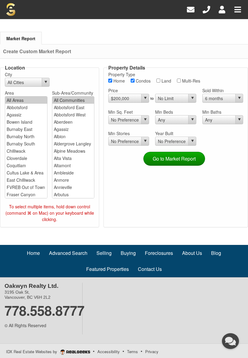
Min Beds (164, 112)
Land (165, 81)
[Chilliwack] (26, 151)
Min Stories (119, 133)
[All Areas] (26, 100)
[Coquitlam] (26, 165)
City (8, 74)
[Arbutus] (73, 194)
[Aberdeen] (73, 121)
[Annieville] (73, 187)
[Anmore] (73, 180)
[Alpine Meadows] (73, 151)
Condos (143, 81)
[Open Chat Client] (230, 341)
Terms (132, 351)
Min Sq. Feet (120, 112)
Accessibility (108, 351)
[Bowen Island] (26, 121)
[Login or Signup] (222, 8)
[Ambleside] (73, 172)
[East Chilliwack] (26, 180)
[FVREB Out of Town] (26, 187)
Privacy (151, 351)
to (152, 98)
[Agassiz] (26, 114)
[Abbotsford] (26, 107)
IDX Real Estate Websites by (32, 351)
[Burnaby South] (26, 143)
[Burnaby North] (26, 136)
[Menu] (237, 8)
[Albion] (73, 136)
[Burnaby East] (26, 129)
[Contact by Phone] (206, 8)
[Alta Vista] (73, 158)
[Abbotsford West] (73, 114)
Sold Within (213, 90)
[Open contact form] (190, 8)
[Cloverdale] (26, 158)
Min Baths (211, 112)
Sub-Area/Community (72, 93)
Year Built (164, 133)
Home (118, 81)
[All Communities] (73, 100)
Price (113, 90)
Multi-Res (190, 81)
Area (9, 93)
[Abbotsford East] (73, 107)
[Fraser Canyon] (26, 194)
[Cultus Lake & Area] (26, 172)
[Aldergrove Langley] (73, 143)
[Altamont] (73, 165)
